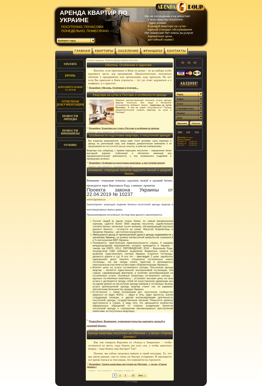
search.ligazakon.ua (96, 199)
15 (133, 375)
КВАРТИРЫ (104, 50)
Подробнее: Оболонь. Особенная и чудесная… (114, 87)
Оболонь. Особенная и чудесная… (130, 65)
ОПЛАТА (70, 64)
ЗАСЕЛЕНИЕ (128, 50)
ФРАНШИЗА (153, 50)
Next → (141, 375)
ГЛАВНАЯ (82, 50)
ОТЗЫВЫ (70, 144)
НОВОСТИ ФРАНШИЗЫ (70, 132)
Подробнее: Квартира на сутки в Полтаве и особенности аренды (124, 128)
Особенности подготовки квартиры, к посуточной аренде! (129, 135)
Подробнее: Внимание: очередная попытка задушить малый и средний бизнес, (126, 323)
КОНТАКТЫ (176, 50)
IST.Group (135, 381)
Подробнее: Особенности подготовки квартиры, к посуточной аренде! (127, 163)
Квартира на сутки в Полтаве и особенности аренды (130, 94)
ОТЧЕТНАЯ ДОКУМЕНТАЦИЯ (70, 103)
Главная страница (95, 60)
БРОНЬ (70, 75)
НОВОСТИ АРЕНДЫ (70, 117)
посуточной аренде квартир (120, 146)
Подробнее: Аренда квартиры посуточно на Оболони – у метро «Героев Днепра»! (127, 365)
